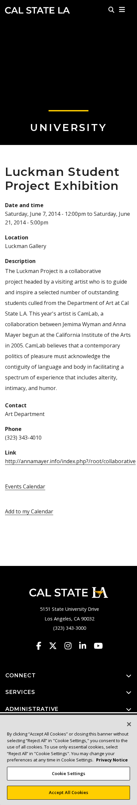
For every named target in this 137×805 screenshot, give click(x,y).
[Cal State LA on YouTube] (98, 645)
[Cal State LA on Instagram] (71, 645)
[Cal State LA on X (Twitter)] (56, 645)
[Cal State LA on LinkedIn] (85, 645)
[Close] (129, 724)
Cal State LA (37, 10)
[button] (122, 10)
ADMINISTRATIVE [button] (32, 709)
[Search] (111, 10)
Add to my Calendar (29, 511)
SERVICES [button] (20, 692)
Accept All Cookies (68, 792)
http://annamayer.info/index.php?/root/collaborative (70, 461)
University (68, 127)
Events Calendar (25, 486)
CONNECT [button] (20, 675)
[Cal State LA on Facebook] (42, 645)
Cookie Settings (68, 773)
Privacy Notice (112, 760)
